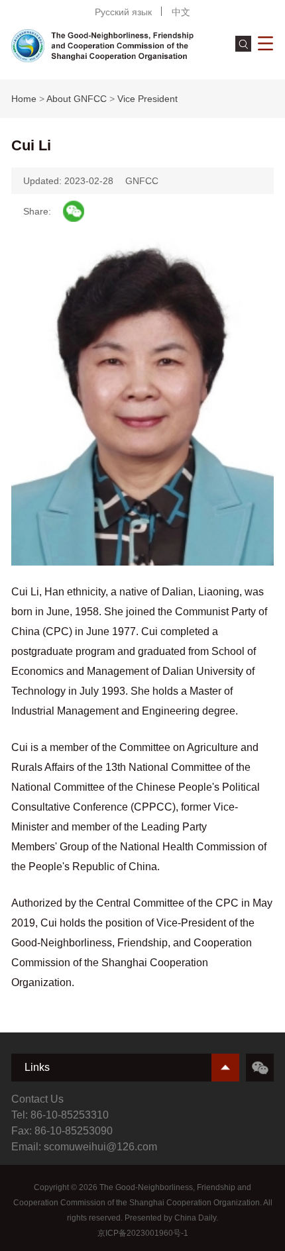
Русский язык (123, 12)
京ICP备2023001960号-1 (142, 1233)
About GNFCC (76, 98)
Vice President (147, 98)
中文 (181, 12)
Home (23, 98)
